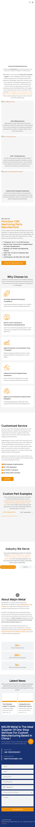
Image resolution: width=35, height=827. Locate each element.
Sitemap (4, 823)
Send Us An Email (8, 756)
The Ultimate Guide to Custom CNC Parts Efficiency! (9, 705)
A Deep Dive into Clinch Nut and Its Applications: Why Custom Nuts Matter (25, 705)
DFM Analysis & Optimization (13, 464)
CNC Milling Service (17, 121)
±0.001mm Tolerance (10, 470)
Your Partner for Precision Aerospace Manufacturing (8, 580)
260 (17, 655)
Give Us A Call (7, 749)
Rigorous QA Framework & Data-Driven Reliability (17, 398)
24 (17, 645)
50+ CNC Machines (10, 467)
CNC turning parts (23, 92)
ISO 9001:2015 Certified (11, 473)
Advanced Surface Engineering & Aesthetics (15, 374)
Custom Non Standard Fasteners (17, 191)
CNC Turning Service (17, 156)
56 (17, 664)
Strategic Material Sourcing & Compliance (14, 300)
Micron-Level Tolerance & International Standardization (14, 324)
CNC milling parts (12, 92)
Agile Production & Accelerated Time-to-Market (17, 349)
